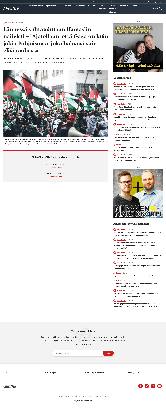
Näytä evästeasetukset (83, 400)
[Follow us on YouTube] (159, 386)
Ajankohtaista (52, 5)
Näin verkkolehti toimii (111, 2)
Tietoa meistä (125, 2)
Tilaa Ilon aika (137, 2)
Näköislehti (147, 2)
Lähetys (92, 5)
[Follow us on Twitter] (147, 386)
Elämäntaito (67, 5)
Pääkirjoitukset (36, 5)
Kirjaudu (156, 2)
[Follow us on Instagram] (153, 386)
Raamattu (80, 5)
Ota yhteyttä (97, 2)
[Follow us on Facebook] (140, 386)
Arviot (134, 5)
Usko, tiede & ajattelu (112, 8)
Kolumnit (124, 5)
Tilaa (89, 2)
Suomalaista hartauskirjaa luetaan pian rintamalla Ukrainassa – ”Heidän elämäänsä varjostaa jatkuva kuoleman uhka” (134, 245)
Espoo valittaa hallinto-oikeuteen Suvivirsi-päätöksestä (136, 276)
